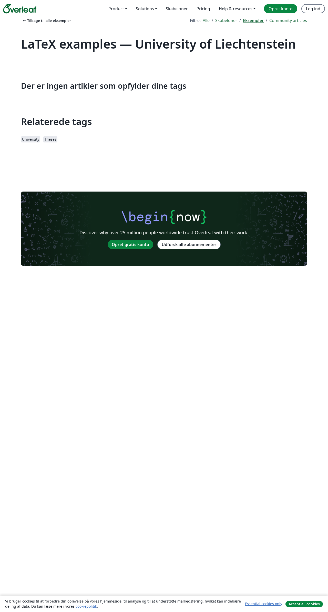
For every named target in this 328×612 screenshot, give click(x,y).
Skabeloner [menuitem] (177, 9)
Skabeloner (226, 20)
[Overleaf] (19, 8)
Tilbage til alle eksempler (46, 20)
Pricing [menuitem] (203, 9)
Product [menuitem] (116, 9)
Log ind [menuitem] (313, 9)
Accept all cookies (304, 604)
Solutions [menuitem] (145, 9)
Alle (206, 20)
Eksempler (253, 20)
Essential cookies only (263, 603)
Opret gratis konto (130, 244)
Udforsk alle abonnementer (189, 244)
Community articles (288, 20)
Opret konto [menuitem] (281, 9)
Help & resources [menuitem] (235, 9)
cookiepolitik (86, 606)
